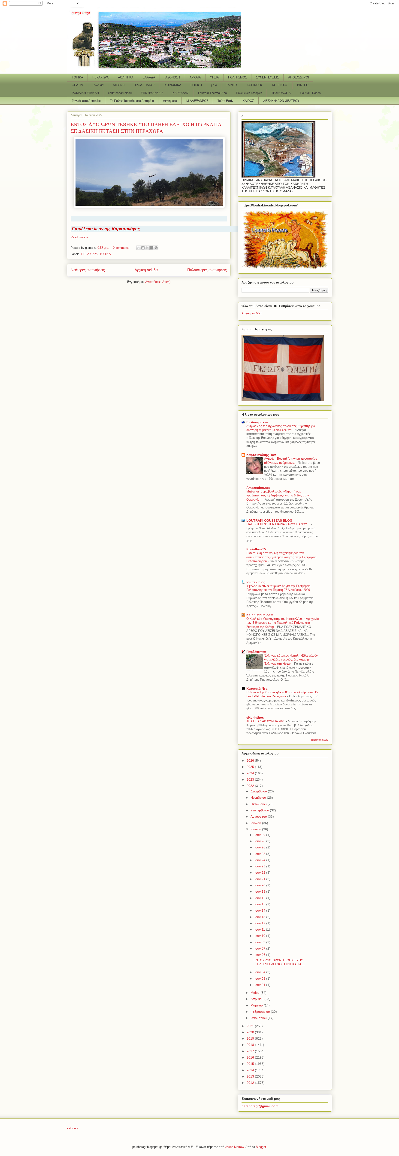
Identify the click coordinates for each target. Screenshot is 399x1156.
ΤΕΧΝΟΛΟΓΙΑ (281, 93)
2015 (251, 1064)
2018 (251, 1045)
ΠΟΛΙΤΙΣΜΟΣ (237, 77)
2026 (251, 760)
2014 (251, 1070)
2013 (251, 1076)
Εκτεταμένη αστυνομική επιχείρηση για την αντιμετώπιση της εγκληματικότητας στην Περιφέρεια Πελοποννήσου (281, 557)
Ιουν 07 (260, 948)
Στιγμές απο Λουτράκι (86, 101)
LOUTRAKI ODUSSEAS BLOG (269, 520)
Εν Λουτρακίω (257, 422)
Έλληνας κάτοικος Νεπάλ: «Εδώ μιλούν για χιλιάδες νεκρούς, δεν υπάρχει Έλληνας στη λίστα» (291, 659)
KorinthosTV (256, 549)
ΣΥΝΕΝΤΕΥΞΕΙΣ (267, 77)
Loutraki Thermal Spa (212, 93)
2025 (251, 767)
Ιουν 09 (260, 942)
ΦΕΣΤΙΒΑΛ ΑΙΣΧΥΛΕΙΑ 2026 (266, 721)
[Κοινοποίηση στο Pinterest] (156, 248)
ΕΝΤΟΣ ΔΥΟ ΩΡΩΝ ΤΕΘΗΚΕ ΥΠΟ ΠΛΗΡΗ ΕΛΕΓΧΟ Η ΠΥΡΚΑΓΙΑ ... (279, 962)
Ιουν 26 (260, 847)
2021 (251, 1026)
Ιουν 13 (260, 917)
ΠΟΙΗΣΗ (196, 85)
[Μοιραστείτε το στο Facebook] (151, 248)
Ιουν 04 (260, 972)
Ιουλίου (256, 823)
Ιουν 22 (260, 872)
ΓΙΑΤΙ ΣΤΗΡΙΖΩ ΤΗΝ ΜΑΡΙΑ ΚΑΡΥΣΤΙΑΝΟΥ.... (278, 524)
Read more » (79, 237)
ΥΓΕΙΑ (214, 77)
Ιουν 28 (260, 841)
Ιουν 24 (260, 860)
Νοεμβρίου (259, 797)
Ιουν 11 (260, 929)
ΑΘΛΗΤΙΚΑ (125, 77)
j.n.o (214, 85)
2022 (251, 786)
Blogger (261, 1147)
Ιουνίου (256, 829)
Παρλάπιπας (256, 652)
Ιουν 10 (260, 936)
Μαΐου (255, 992)
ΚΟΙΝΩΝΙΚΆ (172, 85)
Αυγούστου (259, 816)
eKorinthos (255, 717)
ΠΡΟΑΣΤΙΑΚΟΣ (144, 85)
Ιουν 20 (260, 885)
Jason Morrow (234, 1147)
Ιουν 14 (260, 910)
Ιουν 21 (260, 879)
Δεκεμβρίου (259, 791)
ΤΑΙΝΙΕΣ (232, 85)
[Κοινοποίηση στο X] (147, 248)
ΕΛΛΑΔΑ (149, 77)
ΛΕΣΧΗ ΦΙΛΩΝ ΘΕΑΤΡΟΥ (281, 101)
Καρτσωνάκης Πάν (261, 455)
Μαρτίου (257, 1005)
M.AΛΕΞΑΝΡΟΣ (197, 101)
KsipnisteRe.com (259, 615)
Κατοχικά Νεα (257, 688)
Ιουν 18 (260, 891)
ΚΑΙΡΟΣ (248, 101)
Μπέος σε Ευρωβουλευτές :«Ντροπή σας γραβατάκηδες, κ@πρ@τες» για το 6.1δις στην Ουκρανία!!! (277, 495)
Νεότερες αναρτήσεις (88, 270)
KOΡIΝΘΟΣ (280, 85)
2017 (251, 1051)
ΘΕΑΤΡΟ (78, 85)
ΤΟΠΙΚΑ (77, 77)
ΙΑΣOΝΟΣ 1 (172, 77)
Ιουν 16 (260, 898)
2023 (251, 779)
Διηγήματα (170, 101)
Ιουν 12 (260, 923)
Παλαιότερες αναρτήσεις (207, 270)
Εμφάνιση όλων (319, 739)
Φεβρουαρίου (261, 1011)
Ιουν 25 (260, 854)
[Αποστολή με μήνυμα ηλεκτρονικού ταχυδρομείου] (138, 248)
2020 (251, 1032)
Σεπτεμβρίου (260, 810)
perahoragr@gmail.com (260, 1106)
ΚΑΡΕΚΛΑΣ (180, 93)
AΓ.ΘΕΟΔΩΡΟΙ (298, 77)
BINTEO (302, 85)
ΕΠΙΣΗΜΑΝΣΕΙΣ (152, 93)
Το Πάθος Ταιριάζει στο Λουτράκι (132, 101)
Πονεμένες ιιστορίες (249, 93)
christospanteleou (120, 93)
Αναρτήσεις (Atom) (157, 282)
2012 (251, 1082)
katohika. (73, 1128)
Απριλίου (257, 999)
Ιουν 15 (260, 904)
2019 (251, 1038)
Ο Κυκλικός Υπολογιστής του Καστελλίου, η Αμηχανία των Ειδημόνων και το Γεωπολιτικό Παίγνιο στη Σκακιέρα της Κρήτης (282, 623)
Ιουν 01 (260, 985)
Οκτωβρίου (259, 804)
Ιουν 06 (260, 955)
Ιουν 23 (260, 866)
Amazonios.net (258, 487)
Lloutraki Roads (310, 93)
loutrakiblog (256, 582)
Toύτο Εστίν (225, 101)
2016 (251, 1057)
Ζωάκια (99, 85)
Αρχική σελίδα (146, 270)
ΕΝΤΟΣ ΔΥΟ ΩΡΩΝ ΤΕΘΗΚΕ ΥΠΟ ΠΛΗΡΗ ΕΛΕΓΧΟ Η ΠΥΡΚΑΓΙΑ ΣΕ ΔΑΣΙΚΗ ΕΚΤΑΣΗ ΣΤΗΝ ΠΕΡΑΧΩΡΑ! (146, 127)
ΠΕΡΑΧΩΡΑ (100, 77)
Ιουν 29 (260, 835)
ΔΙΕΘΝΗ (118, 85)
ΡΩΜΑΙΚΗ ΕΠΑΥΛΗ (85, 93)
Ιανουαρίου (259, 1018)
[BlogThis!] (143, 248)
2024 (251, 773)
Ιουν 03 (260, 978)
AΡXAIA (195, 77)
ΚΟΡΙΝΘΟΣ (255, 85)
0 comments (121, 247)
